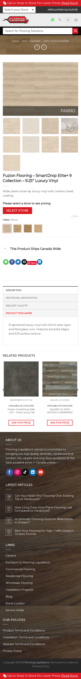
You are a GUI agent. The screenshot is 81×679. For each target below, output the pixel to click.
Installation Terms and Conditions (26, 637)
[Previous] (9, 89)
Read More (69, 3)
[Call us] (60, 19)
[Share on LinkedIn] (39, 262)
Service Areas (15, 610)
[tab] (40, 290)
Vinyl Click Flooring (56, 41)
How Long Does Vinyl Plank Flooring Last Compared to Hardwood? (43, 509)
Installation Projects (19, 589)
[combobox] (37, 31)
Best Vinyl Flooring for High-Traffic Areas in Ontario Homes (44, 532)
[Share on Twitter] (18, 262)
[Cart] (68, 20)
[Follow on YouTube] (40, 472)
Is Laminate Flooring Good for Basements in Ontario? (44, 520)
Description (13, 290)
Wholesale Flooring (19, 583)
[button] (19, 10)
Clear (74, 216)
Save (33, 262)
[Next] (72, 89)
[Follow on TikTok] (25, 472)
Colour (6, 219)
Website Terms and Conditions (24, 644)
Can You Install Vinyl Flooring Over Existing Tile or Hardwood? (44, 497)
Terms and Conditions (64, 662)
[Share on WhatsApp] (6, 262)
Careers (11, 555)
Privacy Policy (12, 651)
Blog (9, 596)
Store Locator (15, 603)
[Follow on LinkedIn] (33, 472)
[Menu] (76, 20)
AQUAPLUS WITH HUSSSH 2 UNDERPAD (60, 411)
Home (15, 41)
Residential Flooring (19, 576)
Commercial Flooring (20, 569)
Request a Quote (17, 305)
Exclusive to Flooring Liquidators (28, 562)
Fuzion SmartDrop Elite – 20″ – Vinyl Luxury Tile (21, 411)
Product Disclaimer (19, 313)
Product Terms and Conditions (24, 630)
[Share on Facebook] (12, 262)
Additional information (21, 297)
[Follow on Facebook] (9, 472)
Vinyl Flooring (31, 41)
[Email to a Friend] (24, 262)
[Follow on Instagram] (17, 472)
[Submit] (75, 31)
